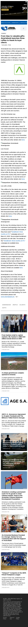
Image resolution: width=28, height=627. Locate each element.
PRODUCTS (23, 22)
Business (3, 33)
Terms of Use (12, 618)
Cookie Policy (18, 618)
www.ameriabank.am (7, 297)
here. (23, 140)
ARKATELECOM (5, 22)
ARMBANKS (15, 22)
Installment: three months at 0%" (14, 241)
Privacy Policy (5, 618)
